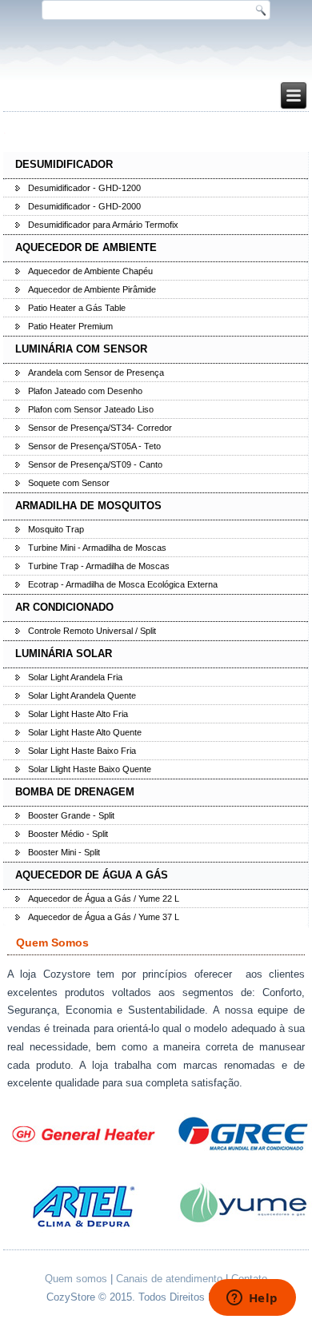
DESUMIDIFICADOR (64, 164)
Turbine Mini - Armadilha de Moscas (97, 547)
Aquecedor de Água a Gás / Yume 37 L (103, 917)
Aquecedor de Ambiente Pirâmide (92, 289)
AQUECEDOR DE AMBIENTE (86, 247)
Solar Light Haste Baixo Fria (82, 750)
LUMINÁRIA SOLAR (63, 654)
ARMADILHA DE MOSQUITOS (88, 506)
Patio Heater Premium (70, 326)
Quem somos (76, 1279)
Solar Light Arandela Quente (82, 695)
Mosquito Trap (56, 529)
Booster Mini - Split (64, 852)
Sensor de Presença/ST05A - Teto (94, 446)
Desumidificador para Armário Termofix (103, 224)
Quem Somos (52, 942)
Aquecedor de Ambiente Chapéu (90, 271)
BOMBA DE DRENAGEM (74, 792)
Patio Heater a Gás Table (77, 308)
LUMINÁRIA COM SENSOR (81, 349)
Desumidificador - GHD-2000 (84, 206)
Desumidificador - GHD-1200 (84, 188)
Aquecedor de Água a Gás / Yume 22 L (103, 898)
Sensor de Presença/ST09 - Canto (95, 464)
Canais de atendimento (169, 1279)
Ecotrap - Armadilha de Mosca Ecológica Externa (123, 584)
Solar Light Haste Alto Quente (85, 732)
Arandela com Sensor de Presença (96, 372)
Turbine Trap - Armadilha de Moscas (99, 566)
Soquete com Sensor (69, 483)
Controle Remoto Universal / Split (92, 631)
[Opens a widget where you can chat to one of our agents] (252, 1299)
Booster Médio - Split (68, 834)
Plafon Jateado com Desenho (85, 391)
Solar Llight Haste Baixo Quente (89, 769)
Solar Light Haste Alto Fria (78, 714)
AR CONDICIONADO (64, 607)
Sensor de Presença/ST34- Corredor (100, 427)
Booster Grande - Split (71, 815)
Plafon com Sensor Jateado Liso (91, 409)
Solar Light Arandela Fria (75, 677)
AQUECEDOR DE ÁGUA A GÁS (91, 875)
